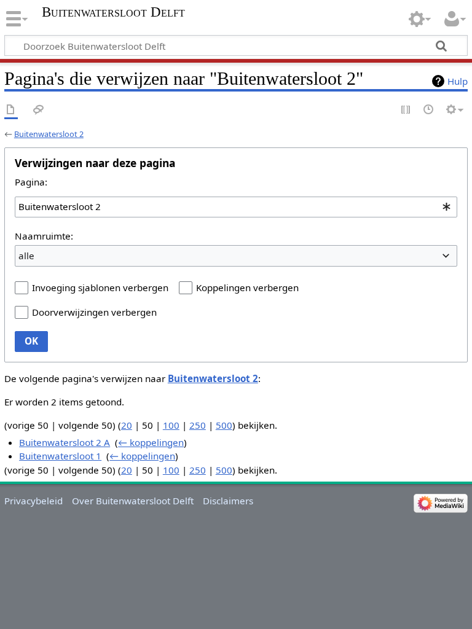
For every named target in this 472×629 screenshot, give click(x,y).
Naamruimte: (44, 236)
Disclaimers (228, 500)
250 (197, 425)
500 (224, 425)
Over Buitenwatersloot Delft (133, 500)
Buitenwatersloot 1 (60, 456)
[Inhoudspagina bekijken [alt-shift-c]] (11, 110)
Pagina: (31, 182)
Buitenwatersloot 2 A (64, 442)
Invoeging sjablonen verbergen (100, 287)
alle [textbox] (26, 255)
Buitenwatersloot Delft (113, 12)
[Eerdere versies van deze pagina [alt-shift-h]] (429, 110)
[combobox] (236, 207)
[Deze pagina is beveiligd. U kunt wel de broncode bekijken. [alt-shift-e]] (406, 110)
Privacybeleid (33, 500)
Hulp (457, 81)
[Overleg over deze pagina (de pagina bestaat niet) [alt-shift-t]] (38, 110)
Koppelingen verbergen (247, 287)
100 (171, 425)
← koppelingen (151, 442)
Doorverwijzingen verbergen (94, 312)
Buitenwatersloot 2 (49, 133)
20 (126, 425)
